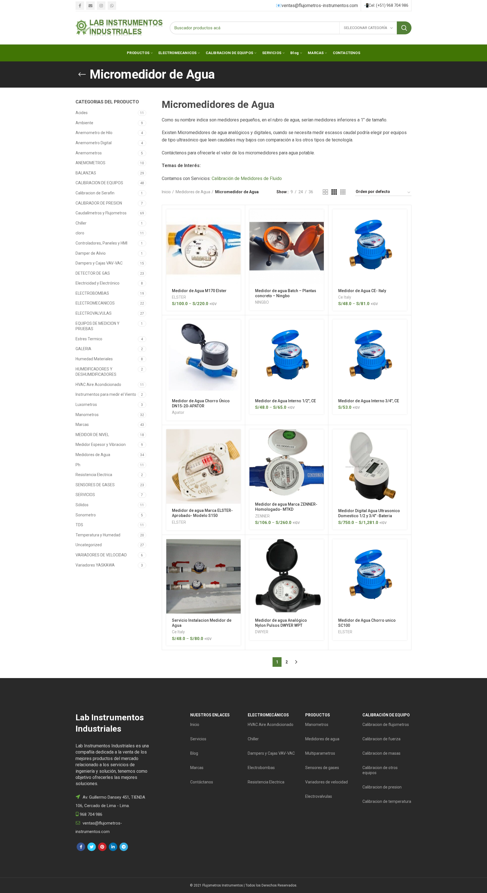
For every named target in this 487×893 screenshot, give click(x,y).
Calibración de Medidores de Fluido (247, 178)
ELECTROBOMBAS (92, 293)
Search (404, 27)
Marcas (82, 424)
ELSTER (179, 297)
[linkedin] (113, 847)
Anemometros (89, 153)
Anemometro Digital (94, 143)
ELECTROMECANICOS (95, 303)
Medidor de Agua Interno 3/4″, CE (368, 401)
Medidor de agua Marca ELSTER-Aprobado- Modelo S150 (202, 513)
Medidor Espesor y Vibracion (101, 444)
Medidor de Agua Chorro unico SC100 (367, 623)
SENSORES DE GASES (95, 485)
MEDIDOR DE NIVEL (92, 434)
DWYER (261, 632)
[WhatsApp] (112, 5)
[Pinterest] (102, 847)
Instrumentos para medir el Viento (106, 394)
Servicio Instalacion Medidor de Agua (201, 623)
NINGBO (262, 302)
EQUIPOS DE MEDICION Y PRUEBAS (97, 326)
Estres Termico (89, 339)
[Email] (90, 5)
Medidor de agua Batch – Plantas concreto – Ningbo (285, 293)
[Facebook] (80, 5)
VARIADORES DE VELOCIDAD (101, 555)
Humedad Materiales (94, 359)
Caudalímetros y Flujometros (101, 213)
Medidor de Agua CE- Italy (362, 290)
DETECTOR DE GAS (93, 273)
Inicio (166, 192)
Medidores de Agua (93, 454)
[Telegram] (123, 847)
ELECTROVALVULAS (94, 313)
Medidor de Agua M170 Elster (199, 290)
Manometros (87, 414)
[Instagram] (101, 5)
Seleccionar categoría (366, 28)
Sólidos (82, 505)
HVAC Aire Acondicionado (98, 384)
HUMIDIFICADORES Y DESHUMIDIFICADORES (96, 372)
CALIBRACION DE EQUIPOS (99, 183)
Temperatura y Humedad (98, 535)
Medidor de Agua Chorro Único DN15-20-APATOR (201, 403)
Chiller (81, 223)
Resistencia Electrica (94, 474)
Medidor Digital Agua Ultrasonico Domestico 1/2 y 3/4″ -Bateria (369, 513)
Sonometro (86, 515)
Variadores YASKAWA (95, 565)
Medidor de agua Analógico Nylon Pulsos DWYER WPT (281, 623)
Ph (78, 465)
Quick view (236, 231)
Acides (82, 112)
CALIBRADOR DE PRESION (99, 203)
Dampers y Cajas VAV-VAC (99, 263)
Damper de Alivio (91, 253)
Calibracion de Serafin (95, 193)
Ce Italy (344, 297)
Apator (178, 412)
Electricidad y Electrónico (97, 283)
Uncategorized (89, 545)
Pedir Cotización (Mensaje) (236, 218)
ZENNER (262, 516)
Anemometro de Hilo (94, 132)
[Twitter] (91, 847)
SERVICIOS (85, 494)
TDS (79, 525)
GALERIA (83, 348)
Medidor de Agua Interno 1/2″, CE (285, 401)
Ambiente (84, 123)
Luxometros (86, 404)
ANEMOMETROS (90, 163)
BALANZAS (86, 173)
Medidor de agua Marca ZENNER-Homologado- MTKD (286, 507)
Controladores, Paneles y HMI (101, 243)
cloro (80, 233)
